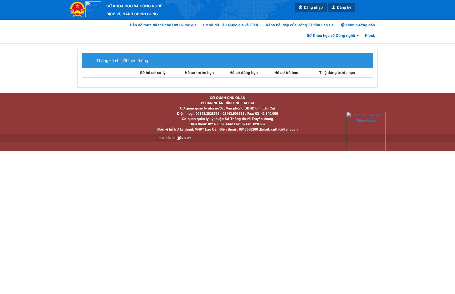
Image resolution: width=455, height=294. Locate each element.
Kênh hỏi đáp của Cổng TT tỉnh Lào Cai (300, 25)
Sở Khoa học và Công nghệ (331, 35)
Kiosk (370, 35)
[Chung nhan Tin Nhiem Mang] (365, 131)
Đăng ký (343, 7)
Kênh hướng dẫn (359, 25)
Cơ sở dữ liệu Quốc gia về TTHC (231, 25)
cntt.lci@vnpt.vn (284, 129)
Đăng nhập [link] (313, 7)
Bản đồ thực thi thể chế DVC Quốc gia (163, 25)
